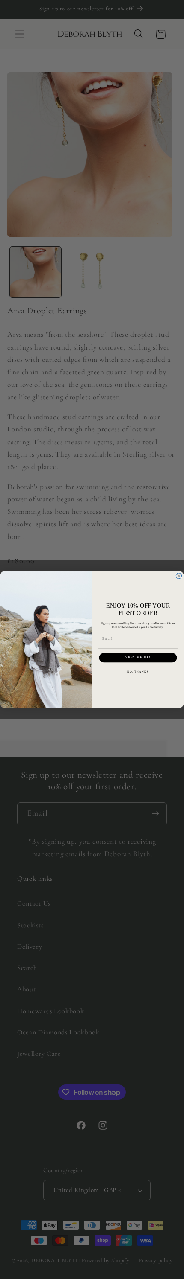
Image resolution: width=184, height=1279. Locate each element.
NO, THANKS (138, 671)
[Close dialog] (178, 576)
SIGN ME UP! (138, 657)
